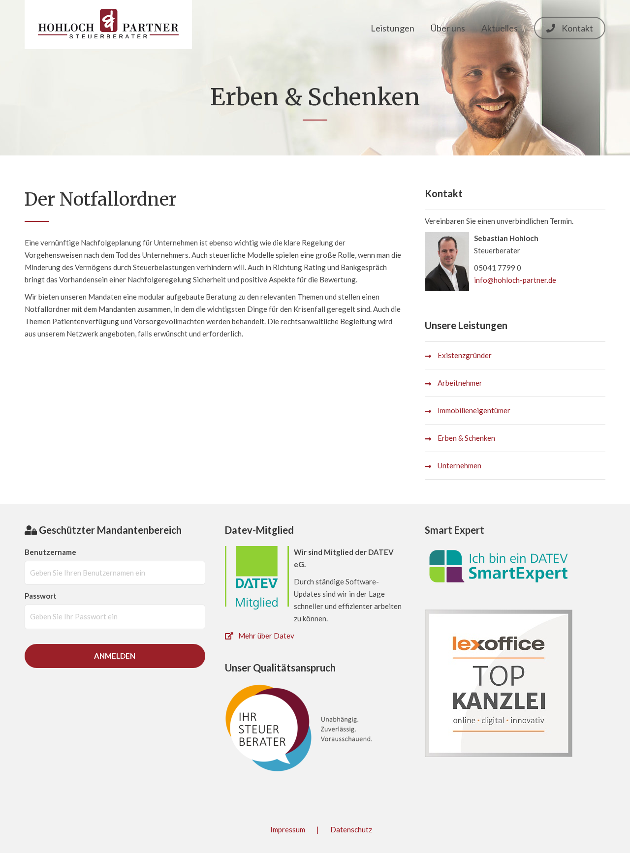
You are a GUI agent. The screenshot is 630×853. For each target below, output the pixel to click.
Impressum (288, 829)
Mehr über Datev (266, 635)
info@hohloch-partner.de (515, 279)
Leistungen (392, 28)
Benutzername (50, 552)
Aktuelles (499, 28)
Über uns (448, 28)
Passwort (41, 595)
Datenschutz (351, 829)
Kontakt (576, 28)
